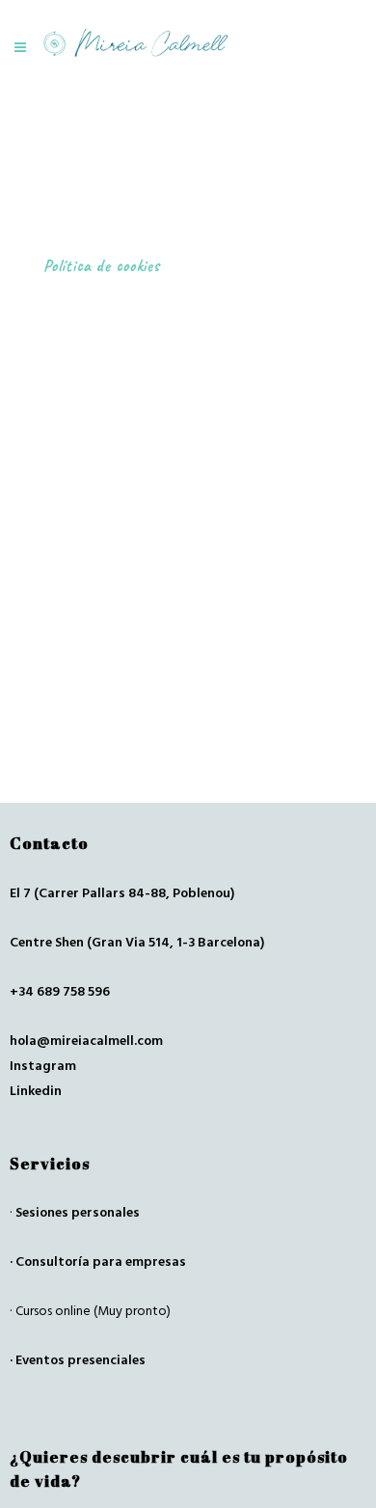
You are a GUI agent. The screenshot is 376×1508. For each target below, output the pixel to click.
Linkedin (36, 1091)
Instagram (43, 1066)
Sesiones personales (77, 1212)
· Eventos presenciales (78, 1360)
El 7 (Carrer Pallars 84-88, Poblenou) (122, 893)
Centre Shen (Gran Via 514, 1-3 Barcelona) (137, 942)
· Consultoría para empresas (98, 1262)
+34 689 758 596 (60, 991)
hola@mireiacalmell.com (86, 1041)
